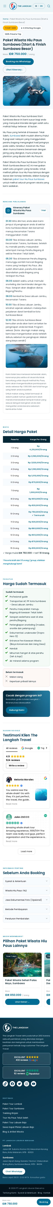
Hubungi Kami (16, 710)
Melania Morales (24, 779)
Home (5, 19)
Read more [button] (11, 804)
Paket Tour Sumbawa (13, 1108)
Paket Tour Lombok (12, 1104)
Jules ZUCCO (21, 817)
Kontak (47, 1193)
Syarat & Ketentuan (27, 1193)
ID (36, 6)
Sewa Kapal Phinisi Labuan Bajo (18, 1127)
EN (41, 6)
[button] (27, 748)
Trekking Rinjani (10, 1113)
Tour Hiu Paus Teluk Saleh (15, 1117)
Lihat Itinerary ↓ (14, 69)
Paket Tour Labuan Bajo (14, 1122)
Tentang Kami (9, 1193)
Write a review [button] (16, 765)
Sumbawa (15, 135)
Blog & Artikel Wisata (13, 1131)
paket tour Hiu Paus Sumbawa (28, 179)
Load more (26, 851)
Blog (40, 1193)
